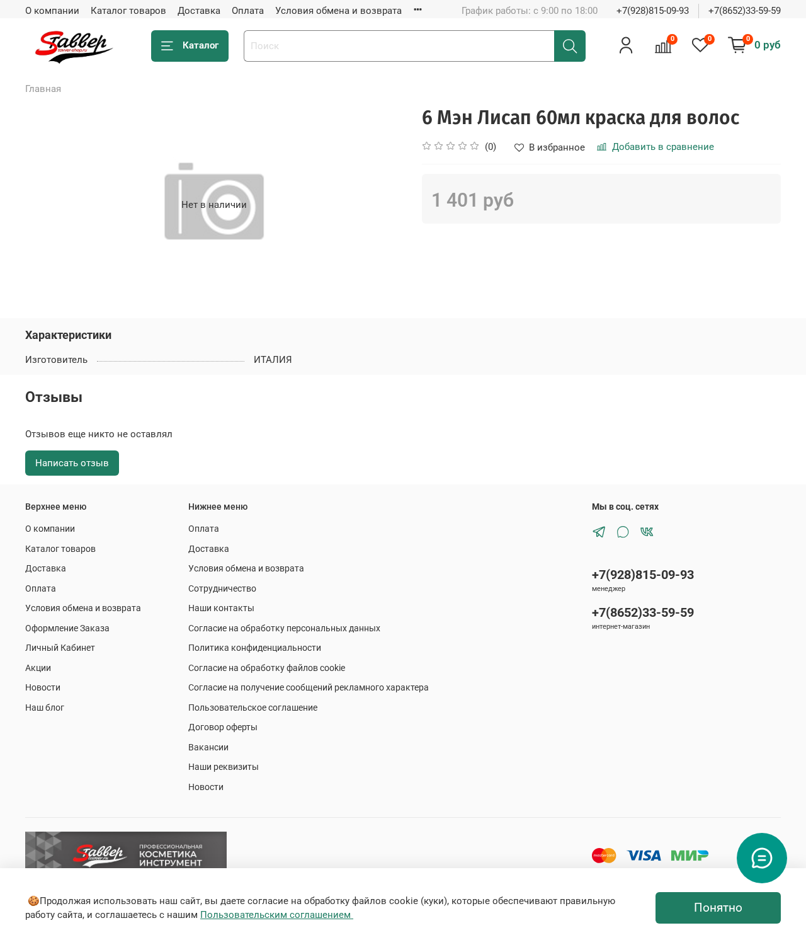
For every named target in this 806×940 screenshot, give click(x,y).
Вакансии (208, 747)
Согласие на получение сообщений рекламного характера (308, 687)
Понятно (718, 908)
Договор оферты (223, 727)
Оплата (248, 10)
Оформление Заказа (67, 628)
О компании (52, 10)
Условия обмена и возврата (338, 10)
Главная (43, 89)
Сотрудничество (222, 588)
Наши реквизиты (223, 767)
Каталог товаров (128, 10)
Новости (42, 687)
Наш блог (44, 707)
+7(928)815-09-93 (652, 10)
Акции (38, 668)
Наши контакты (221, 608)
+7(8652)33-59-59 (744, 10)
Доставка (199, 10)
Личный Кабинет (60, 648)
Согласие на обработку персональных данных (284, 628)
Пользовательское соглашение (252, 707)
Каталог (201, 45)
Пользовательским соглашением (276, 914)
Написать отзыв (72, 463)
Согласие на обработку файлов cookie (266, 668)
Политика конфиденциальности (254, 648)
